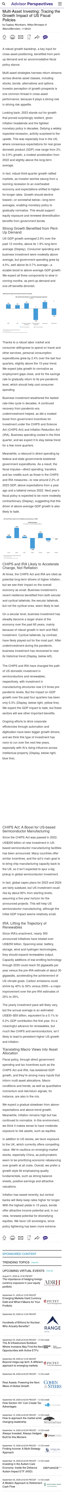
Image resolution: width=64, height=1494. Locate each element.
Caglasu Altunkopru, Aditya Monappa (25, 24)
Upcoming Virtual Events (23, 1256)
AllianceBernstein (11, 28)
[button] (4, 37)
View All (34, 1248)
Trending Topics (16, 1248)
